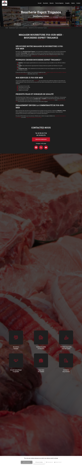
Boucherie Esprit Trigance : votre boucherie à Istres (18, 27)
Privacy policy (58, 462)
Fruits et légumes (59, 3)
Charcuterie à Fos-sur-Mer (24, 87)
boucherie (36, 80)
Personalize (50, 462)
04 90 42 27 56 (17, 23)
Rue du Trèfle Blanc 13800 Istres (41, 24)
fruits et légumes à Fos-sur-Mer (48, 100)
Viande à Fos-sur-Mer (23, 90)
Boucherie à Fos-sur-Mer (24, 86)
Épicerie (51, 3)
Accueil (39, 3)
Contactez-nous (64, 24)
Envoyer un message (41, 139)
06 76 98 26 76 (17, 24)
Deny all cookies (39, 462)
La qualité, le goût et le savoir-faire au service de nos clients (44, 56)
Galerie (73, 3)
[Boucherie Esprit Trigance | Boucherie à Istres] (4, 3)
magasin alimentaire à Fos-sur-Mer (34, 117)
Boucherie (45, 3)
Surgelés (67, 3)
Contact (78, 3)
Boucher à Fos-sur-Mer (23, 89)
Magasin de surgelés (42, 73)
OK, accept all (27, 462)
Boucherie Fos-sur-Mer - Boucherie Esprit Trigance (38, 27)
